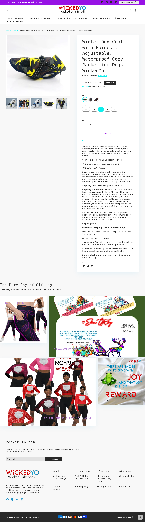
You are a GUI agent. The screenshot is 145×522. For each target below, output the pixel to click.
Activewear (19, 18)
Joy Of (15, 31)
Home (9, 18)
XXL (86, 109)
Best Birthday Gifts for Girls (81, 477)
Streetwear (46, 18)
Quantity (86, 120)
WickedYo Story (82, 471)
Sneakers (34, 18)
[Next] (71, 65)
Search (56, 471)
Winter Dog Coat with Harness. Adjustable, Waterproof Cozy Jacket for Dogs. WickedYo (56, 31)
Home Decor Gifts (101, 18)
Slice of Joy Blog (15, 21)
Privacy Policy (104, 486)
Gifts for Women (80, 18)
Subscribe (54, 459)
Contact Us (124, 486)
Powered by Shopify (30, 517)
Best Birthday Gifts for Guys (59, 477)
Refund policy (81, 486)
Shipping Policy (126, 476)
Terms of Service (57, 488)
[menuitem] (9, 18)
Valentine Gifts (63, 18)
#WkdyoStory (121, 18)
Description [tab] (88, 140)
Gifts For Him (125, 471)
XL (94, 109)
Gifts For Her (103, 471)
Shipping (85, 87)
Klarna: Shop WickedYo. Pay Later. (104, 479)
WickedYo (102, 75)
